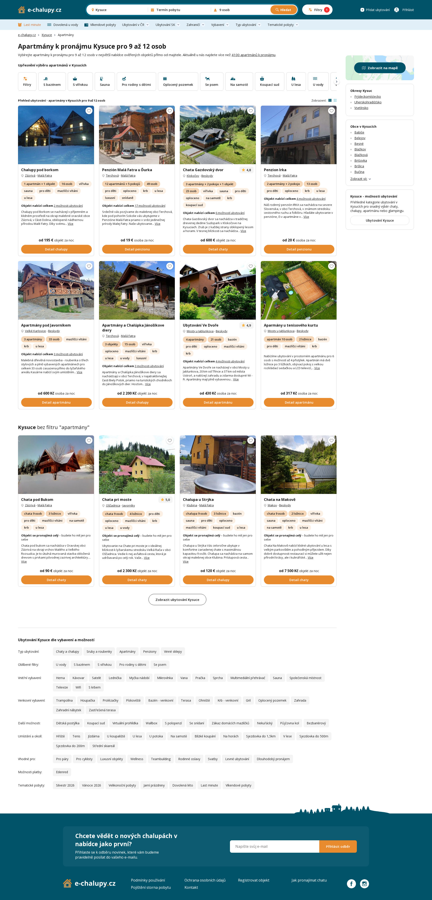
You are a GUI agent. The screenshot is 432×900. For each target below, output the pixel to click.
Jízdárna (93, 736)
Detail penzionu (137, 249)
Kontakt (191, 887)
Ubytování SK (165, 25)
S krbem (95, 687)
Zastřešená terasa (102, 710)
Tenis (76, 736)
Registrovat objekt (253, 880)
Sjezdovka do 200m (70, 746)
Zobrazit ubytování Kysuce (177, 599)
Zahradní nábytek (68, 710)
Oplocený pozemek (272, 700)
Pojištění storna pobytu (151, 887)
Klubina (192, 505)
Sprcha (218, 678)
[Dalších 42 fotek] (218, 290)
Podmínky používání (148, 880)
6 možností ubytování (230, 213)
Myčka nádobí (139, 678)
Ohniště (204, 700)
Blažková (361, 155)
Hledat (285, 10)
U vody (61, 664)
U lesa (137, 736)
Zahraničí (193, 25)
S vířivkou (105, 664)
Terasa (186, 700)
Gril (248, 700)
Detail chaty (218, 249)
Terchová (112, 175)
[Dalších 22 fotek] (299, 464)
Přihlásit (408, 10)
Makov (272, 505)
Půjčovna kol (289, 723)
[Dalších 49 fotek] (299, 135)
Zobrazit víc (358, 179)
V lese (287, 736)
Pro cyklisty (84, 759)
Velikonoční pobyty (122, 785)
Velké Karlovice (35, 331)
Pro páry (62, 759)
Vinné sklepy (173, 651)
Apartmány (127, 651)
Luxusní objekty (111, 759)
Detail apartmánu (56, 402)
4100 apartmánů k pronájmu (253, 54)
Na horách (230, 736)
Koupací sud (96, 723)
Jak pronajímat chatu (309, 880)
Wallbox (151, 723)
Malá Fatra (45, 175)
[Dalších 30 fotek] (56, 464)
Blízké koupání (205, 736)
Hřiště (60, 736)
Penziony (149, 651)
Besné (359, 143)
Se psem (160, 664)
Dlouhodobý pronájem (273, 759)
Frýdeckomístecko (367, 96)
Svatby (213, 759)
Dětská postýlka (67, 723)
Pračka (200, 678)
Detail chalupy (56, 249)
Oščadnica (113, 505)
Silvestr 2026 (65, 785)
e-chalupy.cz (27, 35)
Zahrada (300, 700)
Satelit (96, 678)
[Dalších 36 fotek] (56, 135)
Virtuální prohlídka (125, 723)
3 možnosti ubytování (68, 354)
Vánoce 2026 (91, 785)
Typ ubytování (246, 25)
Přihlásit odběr (338, 846)
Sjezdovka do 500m (313, 736)
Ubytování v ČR (133, 25)
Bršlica (359, 166)
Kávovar (78, 678)
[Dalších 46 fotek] (299, 290)
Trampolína (64, 700)
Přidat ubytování (378, 10)
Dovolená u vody (65, 25)
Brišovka (360, 160)
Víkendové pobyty (103, 25)
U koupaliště (116, 736)
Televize (62, 687)
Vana (184, 678)
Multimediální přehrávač (247, 678)
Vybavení (217, 25)
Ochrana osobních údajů (205, 880)
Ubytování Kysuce (380, 220)
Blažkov (360, 149)
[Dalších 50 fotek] (56, 290)
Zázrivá (30, 175)
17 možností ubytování (150, 206)
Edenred (62, 772)
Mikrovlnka (165, 678)
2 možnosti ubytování (68, 206)
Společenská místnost (306, 678)
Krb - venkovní (228, 700)
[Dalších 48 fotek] (218, 464)
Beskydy (207, 176)
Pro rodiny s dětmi (132, 664)
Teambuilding (161, 759)
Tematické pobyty (281, 25)
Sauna (277, 678)
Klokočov (193, 176)
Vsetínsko (361, 108)
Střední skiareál (103, 746)
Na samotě (179, 736)
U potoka (156, 736)
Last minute (32, 25)
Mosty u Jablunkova (200, 331)
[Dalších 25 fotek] (137, 464)
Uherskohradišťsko (368, 102)
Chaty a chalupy (67, 651)
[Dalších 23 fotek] (137, 135)
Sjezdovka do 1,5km (261, 736)
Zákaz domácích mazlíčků (230, 723)
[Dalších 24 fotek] (137, 290)
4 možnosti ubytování (311, 199)
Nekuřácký (264, 723)
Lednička (115, 678)
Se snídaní (196, 723)
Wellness (136, 759)
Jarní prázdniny (154, 785)
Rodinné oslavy (189, 759)
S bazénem (82, 664)
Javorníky (128, 505)
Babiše (359, 132)
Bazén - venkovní (160, 700)
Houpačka (87, 700)
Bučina (359, 172)
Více (70, 224)
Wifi (78, 687)
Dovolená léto (182, 785)
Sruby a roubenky (99, 651)
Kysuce (47, 35)
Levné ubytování (237, 759)
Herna (60, 678)
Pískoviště (133, 700)
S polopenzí (173, 723)
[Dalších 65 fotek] (218, 135)
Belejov (359, 138)
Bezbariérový (316, 723)
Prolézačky (110, 700)
